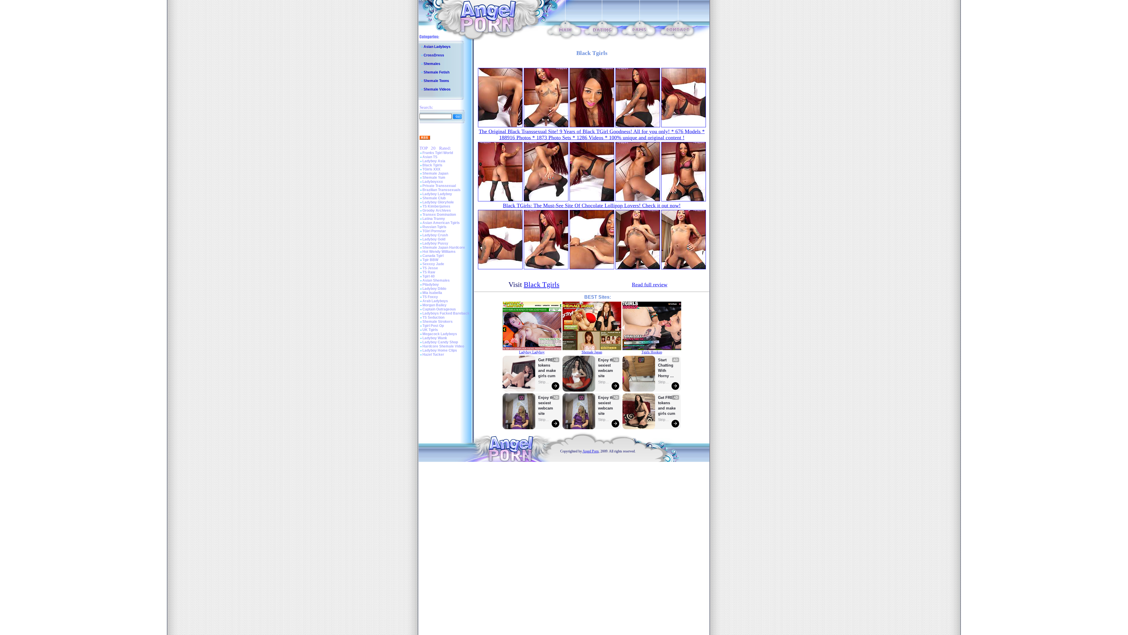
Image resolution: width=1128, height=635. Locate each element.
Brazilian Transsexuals (441, 190)
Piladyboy (430, 285)
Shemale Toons (436, 81)
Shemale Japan (435, 173)
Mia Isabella (432, 293)
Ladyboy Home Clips (439, 350)
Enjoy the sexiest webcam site (547, 405)
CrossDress (434, 55)
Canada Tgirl (433, 256)
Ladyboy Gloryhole (438, 202)
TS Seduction (433, 317)
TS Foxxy (430, 297)
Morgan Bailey (434, 305)
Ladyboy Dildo (434, 289)
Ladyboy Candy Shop (440, 342)
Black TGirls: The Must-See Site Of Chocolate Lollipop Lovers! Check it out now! (592, 205)
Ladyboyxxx (432, 182)
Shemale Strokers (437, 322)
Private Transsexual (439, 186)
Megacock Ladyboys (439, 334)
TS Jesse (430, 268)
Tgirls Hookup (652, 352)
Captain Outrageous (439, 309)
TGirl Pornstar (434, 231)
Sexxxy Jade (433, 264)
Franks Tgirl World (437, 153)
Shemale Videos (437, 89)
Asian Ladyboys (437, 47)
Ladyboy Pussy (435, 243)
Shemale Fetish (436, 72)
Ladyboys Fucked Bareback (445, 313)
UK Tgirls (430, 330)
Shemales (432, 64)
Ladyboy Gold (433, 239)
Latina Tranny (433, 219)
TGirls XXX (431, 169)
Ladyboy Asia (433, 161)
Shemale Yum (433, 178)
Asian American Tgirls (441, 223)
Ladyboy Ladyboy (437, 194)
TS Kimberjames (436, 206)
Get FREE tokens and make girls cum (547, 368)
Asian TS (429, 157)
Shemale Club (434, 198)
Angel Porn (591, 451)
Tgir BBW (430, 260)
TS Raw (428, 272)
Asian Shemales (436, 280)
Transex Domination (439, 215)
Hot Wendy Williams (439, 252)
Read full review (649, 285)
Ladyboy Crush (435, 235)
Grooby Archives (436, 210)
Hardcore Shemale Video (443, 346)
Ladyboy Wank (434, 338)
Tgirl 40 (428, 276)
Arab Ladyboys (435, 301)
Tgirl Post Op (433, 326)
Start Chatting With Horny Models (666, 368)
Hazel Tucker (433, 354)
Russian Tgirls (434, 227)
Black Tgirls (432, 165)
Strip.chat (544, 382)
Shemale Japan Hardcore (443, 247)
